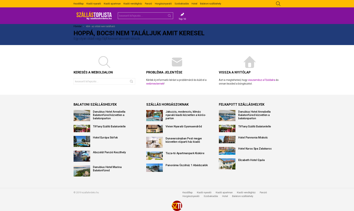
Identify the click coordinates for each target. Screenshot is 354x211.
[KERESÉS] (278, 3)
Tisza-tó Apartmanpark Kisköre (185, 153)
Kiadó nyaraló (93, 3)
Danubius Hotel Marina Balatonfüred (107, 168)
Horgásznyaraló (163, 3)
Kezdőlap (79, 3)
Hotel (194, 3)
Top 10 (182, 19)
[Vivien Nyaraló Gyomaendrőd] (154, 129)
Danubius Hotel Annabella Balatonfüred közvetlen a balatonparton (109, 115)
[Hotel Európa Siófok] (82, 141)
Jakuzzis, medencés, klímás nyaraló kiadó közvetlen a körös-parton (186, 115)
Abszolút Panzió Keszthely (109, 152)
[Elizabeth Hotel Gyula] (227, 163)
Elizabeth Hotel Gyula (251, 160)
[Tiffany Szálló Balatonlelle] (82, 128)
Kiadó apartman (112, 3)
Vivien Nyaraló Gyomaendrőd (184, 126)
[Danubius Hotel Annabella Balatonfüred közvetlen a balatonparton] (82, 115)
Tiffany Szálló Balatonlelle (109, 126)
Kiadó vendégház (133, 3)
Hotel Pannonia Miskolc (253, 137)
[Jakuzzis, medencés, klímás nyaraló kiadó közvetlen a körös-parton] (154, 115)
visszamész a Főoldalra (261, 79)
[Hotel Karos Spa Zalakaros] (227, 151)
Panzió (148, 3)
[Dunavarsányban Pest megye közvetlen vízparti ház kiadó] (154, 142)
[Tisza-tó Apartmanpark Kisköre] (154, 156)
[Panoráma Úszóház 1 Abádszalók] (154, 168)
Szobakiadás (182, 3)
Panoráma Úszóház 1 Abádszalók (187, 165)
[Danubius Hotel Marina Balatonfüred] (82, 170)
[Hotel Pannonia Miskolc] (227, 139)
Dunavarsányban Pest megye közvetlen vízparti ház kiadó (184, 140)
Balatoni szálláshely (210, 3)
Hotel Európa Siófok (105, 137)
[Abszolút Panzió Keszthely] (82, 156)
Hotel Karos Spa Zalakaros (255, 148)
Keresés (169, 16)
